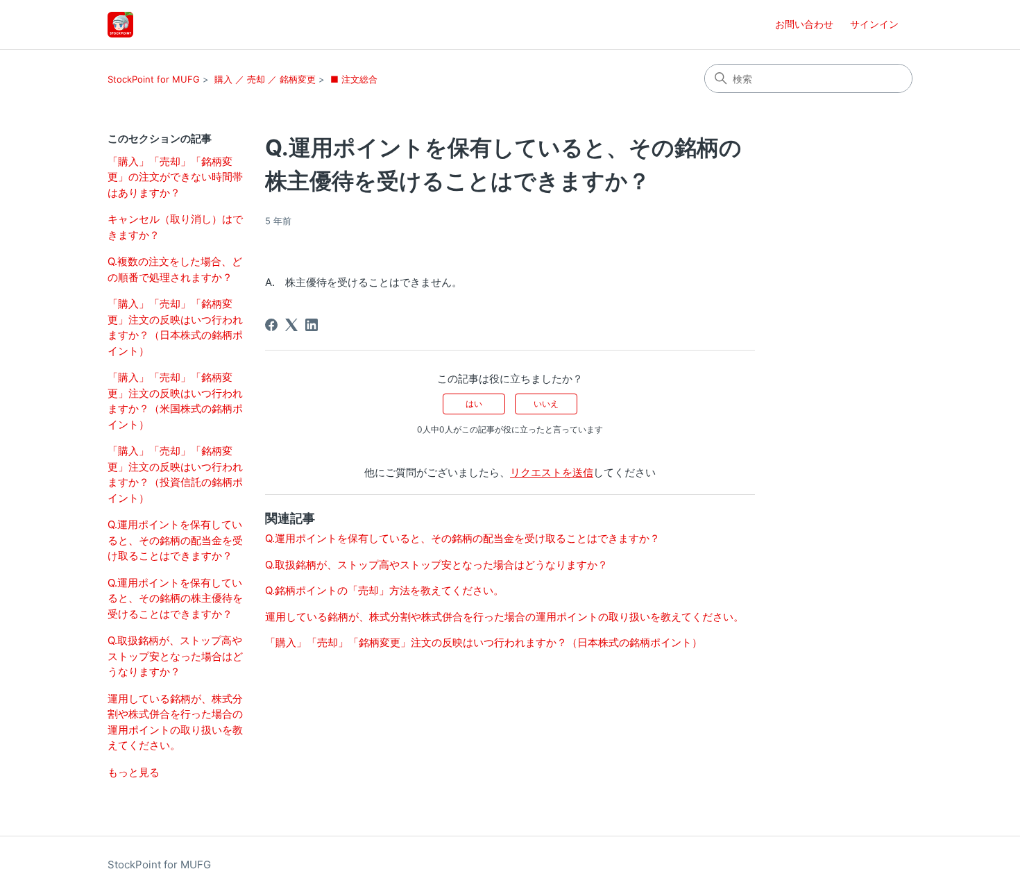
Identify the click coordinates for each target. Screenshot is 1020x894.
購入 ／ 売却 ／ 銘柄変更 (265, 79)
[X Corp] (291, 325)
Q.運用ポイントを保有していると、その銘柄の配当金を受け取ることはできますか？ (175, 540)
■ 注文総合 (353, 79)
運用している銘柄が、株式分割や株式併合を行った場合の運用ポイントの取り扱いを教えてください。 (175, 722)
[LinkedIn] (311, 325)
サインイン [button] (874, 24)
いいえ (546, 403)
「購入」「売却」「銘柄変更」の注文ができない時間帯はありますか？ (175, 177)
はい (474, 403)
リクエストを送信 (551, 472)
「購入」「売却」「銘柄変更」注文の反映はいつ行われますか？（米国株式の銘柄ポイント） (175, 401)
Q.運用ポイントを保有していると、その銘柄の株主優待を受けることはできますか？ (175, 598)
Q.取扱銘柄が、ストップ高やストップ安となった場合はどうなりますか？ (175, 656)
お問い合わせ (804, 24)
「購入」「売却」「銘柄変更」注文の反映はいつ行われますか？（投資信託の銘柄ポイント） (175, 474)
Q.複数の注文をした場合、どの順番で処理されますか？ (175, 269)
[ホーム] (120, 24)
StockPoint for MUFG (154, 79)
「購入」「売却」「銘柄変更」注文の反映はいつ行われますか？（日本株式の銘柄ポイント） (175, 327)
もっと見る (134, 772)
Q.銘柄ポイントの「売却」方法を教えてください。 (384, 590)
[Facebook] (271, 325)
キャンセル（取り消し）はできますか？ (175, 227)
